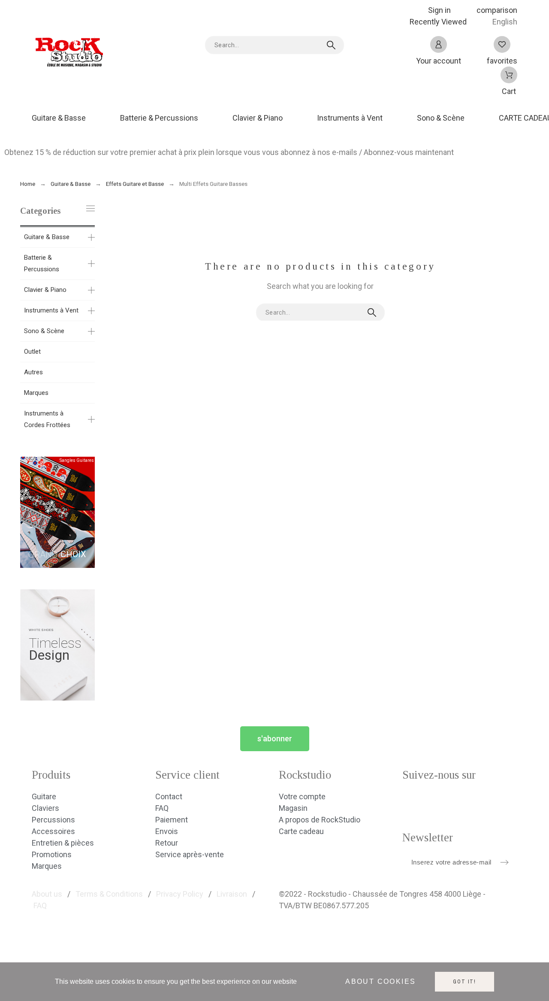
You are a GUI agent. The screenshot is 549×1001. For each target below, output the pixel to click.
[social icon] (412, 801)
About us (47, 893)
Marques (36, 393)
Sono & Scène (44, 331)
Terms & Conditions (109, 893)
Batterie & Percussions (41, 263)
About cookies (380, 982)
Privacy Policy (179, 893)
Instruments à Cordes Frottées (47, 419)
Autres (33, 372)
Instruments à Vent (51, 310)
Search (333, 45)
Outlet (32, 351)
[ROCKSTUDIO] (68, 54)
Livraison (232, 893)
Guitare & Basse (46, 237)
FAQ (40, 905)
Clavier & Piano (45, 290)
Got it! (464, 981)
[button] (274, 738)
